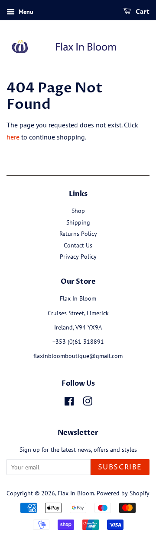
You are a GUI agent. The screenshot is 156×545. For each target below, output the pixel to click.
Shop (78, 211)
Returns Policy (78, 234)
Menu (25, 12)
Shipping (78, 222)
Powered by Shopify (123, 493)
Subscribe (120, 467)
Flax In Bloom (76, 493)
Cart (142, 12)
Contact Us (78, 245)
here (13, 137)
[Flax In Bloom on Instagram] (87, 403)
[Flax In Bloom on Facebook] (69, 403)
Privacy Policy (78, 256)
